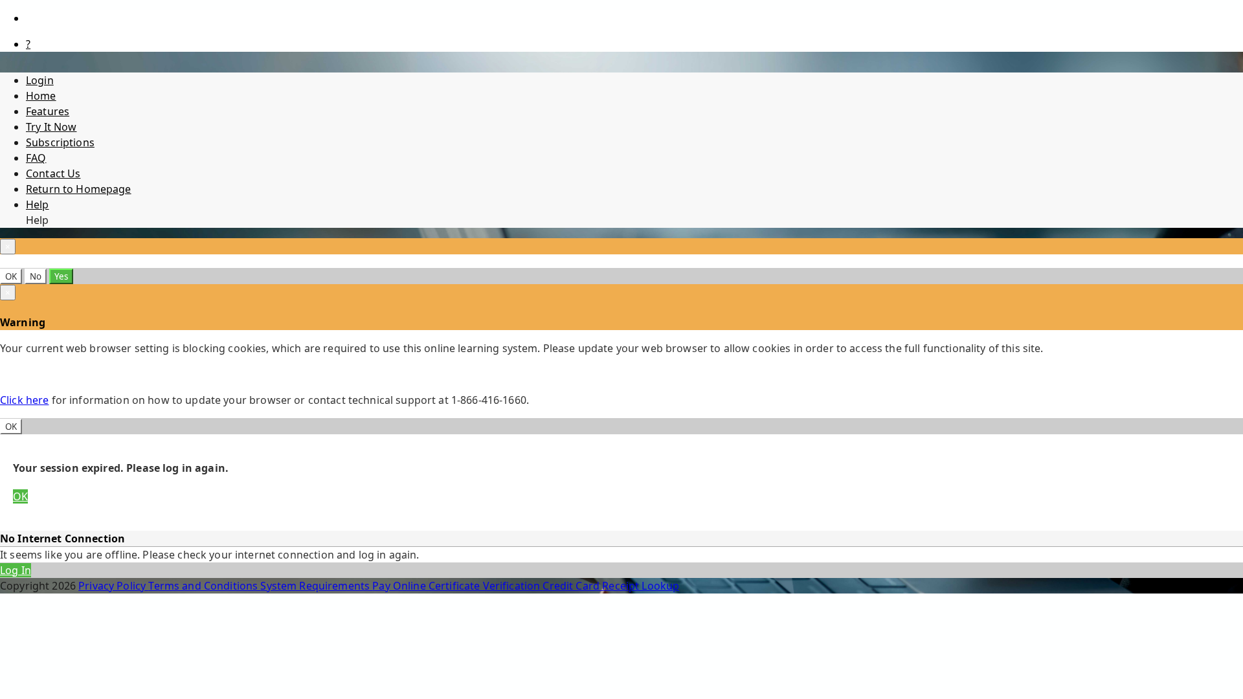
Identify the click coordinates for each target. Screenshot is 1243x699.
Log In (15, 570)
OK (11, 276)
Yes (61, 276)
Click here (24, 400)
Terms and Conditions (204, 586)
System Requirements (316, 586)
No (35, 276)
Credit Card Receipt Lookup (611, 586)
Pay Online (400, 586)
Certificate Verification (486, 586)
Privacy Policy (113, 586)
